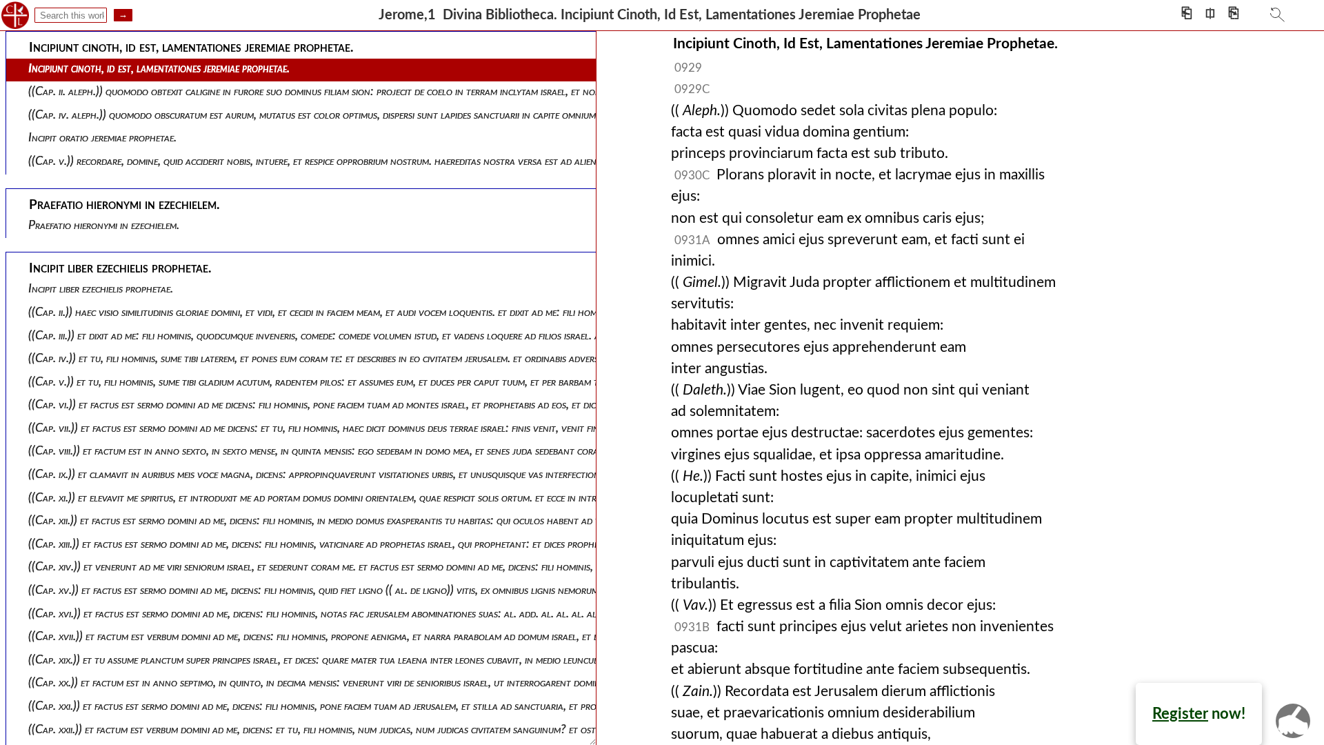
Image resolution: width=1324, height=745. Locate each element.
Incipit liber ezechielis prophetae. (100, 289)
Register (1180, 714)
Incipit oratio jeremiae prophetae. (102, 137)
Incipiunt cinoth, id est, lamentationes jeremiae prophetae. (159, 68)
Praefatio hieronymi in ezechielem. (103, 225)
